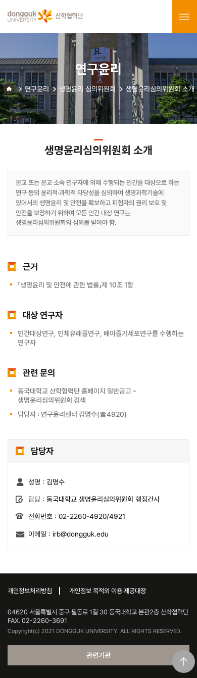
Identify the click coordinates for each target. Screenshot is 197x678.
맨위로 (183, 661)
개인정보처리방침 (30, 591)
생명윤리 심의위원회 (87, 89)
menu (184, 17)
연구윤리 (37, 89)
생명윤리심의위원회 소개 (160, 89)
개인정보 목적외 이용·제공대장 (107, 591)
